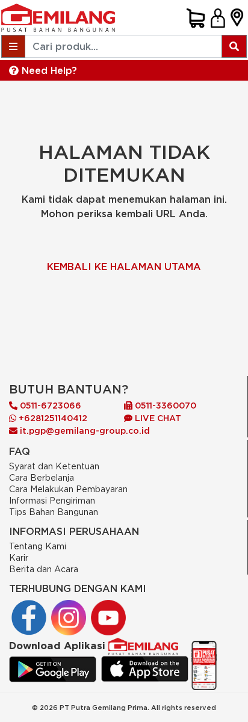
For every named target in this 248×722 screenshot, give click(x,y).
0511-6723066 (49, 405)
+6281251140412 (51, 418)
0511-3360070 (164, 405)
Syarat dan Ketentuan (54, 466)
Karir (18, 557)
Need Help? (48, 70)
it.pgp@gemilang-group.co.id (85, 430)
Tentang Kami (37, 546)
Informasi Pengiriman (52, 500)
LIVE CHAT (156, 418)
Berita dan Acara (43, 569)
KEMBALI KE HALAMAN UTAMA (124, 267)
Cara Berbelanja (41, 477)
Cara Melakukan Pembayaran (68, 489)
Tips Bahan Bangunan (53, 512)
